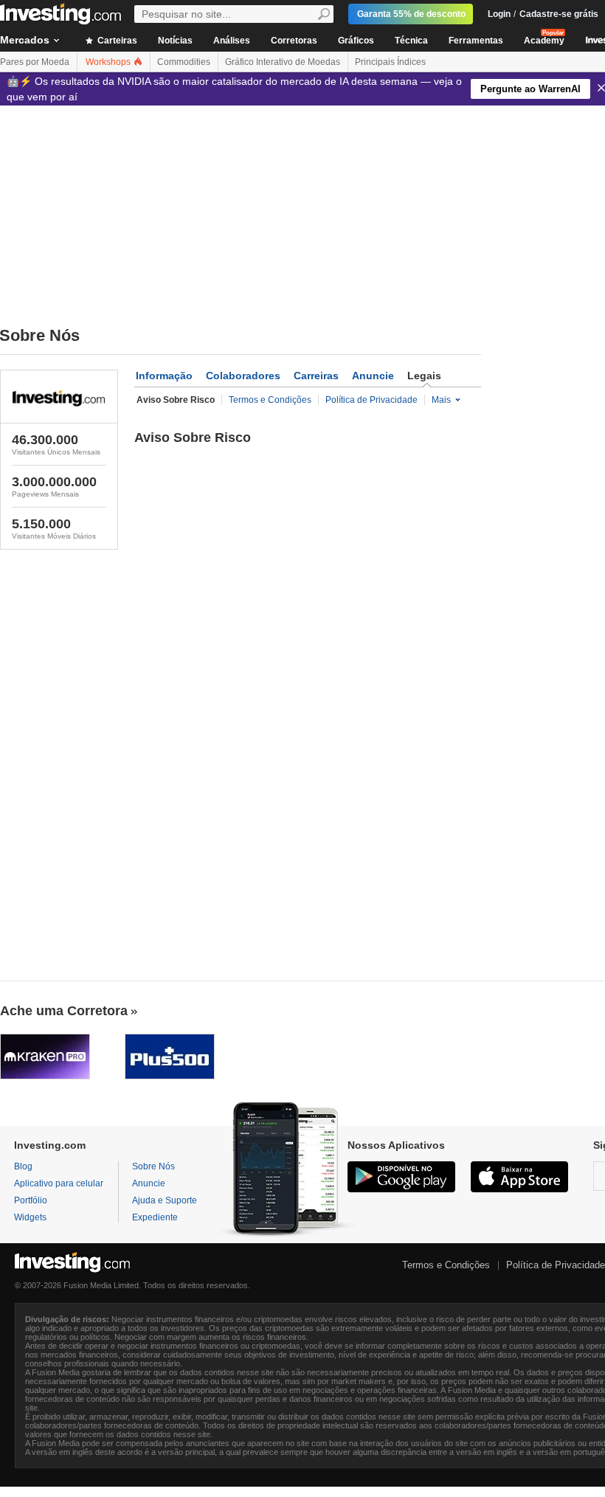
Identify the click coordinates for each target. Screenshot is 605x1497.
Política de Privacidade (371, 400)
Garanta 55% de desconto (411, 14)
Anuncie (373, 375)
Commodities (183, 62)
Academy (544, 40)
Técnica (411, 40)
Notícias (175, 40)
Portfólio (30, 1200)
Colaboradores (243, 375)
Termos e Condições (270, 400)
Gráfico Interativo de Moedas (282, 62)
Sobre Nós (153, 1166)
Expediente (155, 1217)
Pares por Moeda (34, 62)
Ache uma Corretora (64, 1010)
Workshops (109, 62)
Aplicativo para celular (58, 1183)
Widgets (30, 1217)
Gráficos (356, 40)
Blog (23, 1166)
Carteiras (116, 40)
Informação (164, 375)
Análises (231, 40)
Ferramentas (476, 40)
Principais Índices (390, 62)
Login (499, 14)
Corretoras (294, 40)
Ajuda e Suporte (164, 1200)
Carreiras (316, 375)
